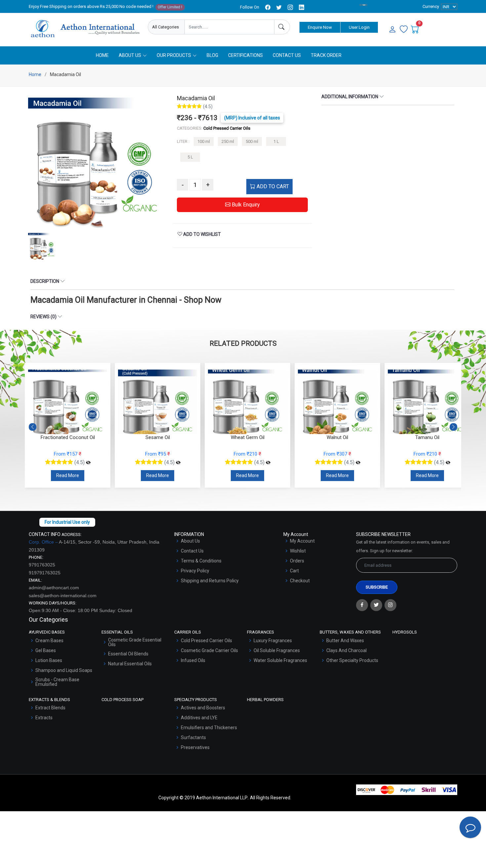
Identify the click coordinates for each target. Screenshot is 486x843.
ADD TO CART (272, 186)
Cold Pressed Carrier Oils (206, 640)
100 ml (203, 141)
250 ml (228, 141)
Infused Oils (193, 660)
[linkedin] (301, 7)
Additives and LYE (199, 717)
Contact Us (287, 55)
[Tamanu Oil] (358, 462)
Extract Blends (50, 707)
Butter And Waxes (345, 640)
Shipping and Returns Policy (210, 580)
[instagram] (290, 7)
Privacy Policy (195, 570)
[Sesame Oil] (88, 462)
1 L (276, 141)
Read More (67, 475)
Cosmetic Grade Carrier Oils (209, 650)
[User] (392, 30)
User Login (359, 27)
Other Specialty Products (352, 660)
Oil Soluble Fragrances (277, 650)
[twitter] (279, 7)
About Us (190, 541)
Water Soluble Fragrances (280, 660)
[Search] (282, 27)
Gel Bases (45, 650)
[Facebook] (362, 605)
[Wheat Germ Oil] (178, 462)
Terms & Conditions (201, 560)
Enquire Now (320, 27)
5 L (190, 157)
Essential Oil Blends (128, 653)
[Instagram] (390, 605)
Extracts (44, 717)
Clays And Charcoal (346, 650)
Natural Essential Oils (130, 663)
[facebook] (267, 7)
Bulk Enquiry (245, 204)
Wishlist (298, 551)
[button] (453, 427)
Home (102, 55)
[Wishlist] (404, 30)
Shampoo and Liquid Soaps (63, 670)
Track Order (326, 55)
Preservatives (195, 747)
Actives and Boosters (203, 707)
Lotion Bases (48, 660)
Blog (212, 55)
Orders (297, 560)
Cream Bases (49, 640)
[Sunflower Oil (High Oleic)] (448, 462)
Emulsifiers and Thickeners (209, 727)
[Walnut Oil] (268, 462)
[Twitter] (376, 605)
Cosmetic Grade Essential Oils (134, 642)
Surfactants (193, 737)
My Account (302, 541)
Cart (294, 570)
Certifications (245, 55)
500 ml (252, 141)
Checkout (300, 580)
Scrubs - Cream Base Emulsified (57, 682)
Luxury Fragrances (273, 640)
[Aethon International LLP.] (85, 28)
